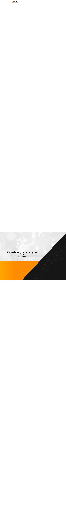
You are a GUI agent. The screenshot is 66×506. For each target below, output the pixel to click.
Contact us (51, 1)
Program (38, 1)
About (26, 1)
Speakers (34, 1)
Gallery (43, 1)
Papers (30, 1)
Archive (47, 1)
